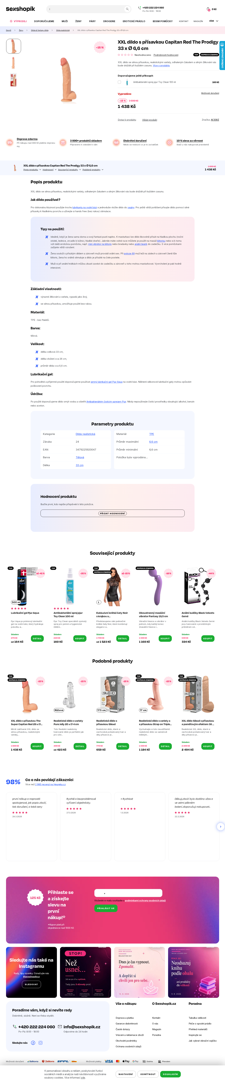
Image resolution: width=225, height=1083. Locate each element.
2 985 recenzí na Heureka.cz (50, 784)
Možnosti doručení (210, 93)
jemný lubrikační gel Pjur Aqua (106, 381)
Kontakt (156, 1017)
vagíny (131, 207)
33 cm (80, 465)
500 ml (16, 602)
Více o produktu (161, 65)
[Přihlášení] (194, 9)
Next (220, 826)
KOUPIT (79, 638)
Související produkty (68, 169)
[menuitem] (18, 21)
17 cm (143, 710)
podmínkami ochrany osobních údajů (145, 900)
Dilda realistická (85, 434)
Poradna (156, 1035)
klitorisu (161, 240)
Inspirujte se (195, 1035)
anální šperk (141, 244)
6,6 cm (153, 441)
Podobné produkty (91, 169)
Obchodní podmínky (126, 1040)
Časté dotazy (123, 1029)
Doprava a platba (125, 1017)
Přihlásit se (106, 908)
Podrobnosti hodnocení (166, 54)
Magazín (156, 1029)
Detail (37, 638)
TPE (151, 434)
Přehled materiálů (198, 1029)
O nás (155, 1023)
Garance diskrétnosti (127, 1023)
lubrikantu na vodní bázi (85, 207)
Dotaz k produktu (127, 119)
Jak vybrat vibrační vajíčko (203, 1040)
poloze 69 (129, 253)
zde (83, 1077)
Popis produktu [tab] (31, 169)
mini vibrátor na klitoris (100, 244)
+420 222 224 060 (153, 7)
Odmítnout (148, 1074)
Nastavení (126, 1074)
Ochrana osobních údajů (128, 1046)
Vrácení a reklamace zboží (130, 1035)
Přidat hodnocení (112, 513)
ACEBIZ (215, 119)
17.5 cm (101, 710)
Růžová (59, 710)
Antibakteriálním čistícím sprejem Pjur (106, 401)
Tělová (80, 457)
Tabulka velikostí (197, 1017)
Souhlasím (170, 1074)
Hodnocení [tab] (48, 169)
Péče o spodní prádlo (200, 1023)
